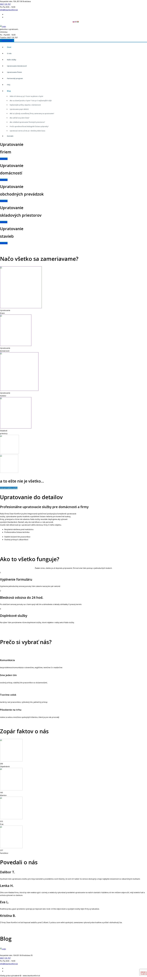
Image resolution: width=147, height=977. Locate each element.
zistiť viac (3, 222)
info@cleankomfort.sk (9, 10)
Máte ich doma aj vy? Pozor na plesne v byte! (26, 96)
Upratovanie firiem (14, 72)
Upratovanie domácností (17, 66)
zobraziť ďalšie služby (8, 488)
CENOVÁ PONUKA (7, 41)
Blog (9, 91)
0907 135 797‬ (5, 4)
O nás (9, 53)
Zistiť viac (4, 159)
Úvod (9, 47)
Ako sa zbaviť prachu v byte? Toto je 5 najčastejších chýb (31, 100)
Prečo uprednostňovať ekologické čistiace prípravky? (29, 126)
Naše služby (11, 60)
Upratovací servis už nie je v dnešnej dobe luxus (27, 131)
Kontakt (10, 136)
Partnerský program (15, 78)
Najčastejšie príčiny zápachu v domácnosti (25, 105)
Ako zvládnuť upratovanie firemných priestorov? (27, 122)
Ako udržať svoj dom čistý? (19, 118)
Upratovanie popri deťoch (19, 109)
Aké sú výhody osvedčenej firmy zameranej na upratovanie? (32, 113)
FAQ (8, 85)
